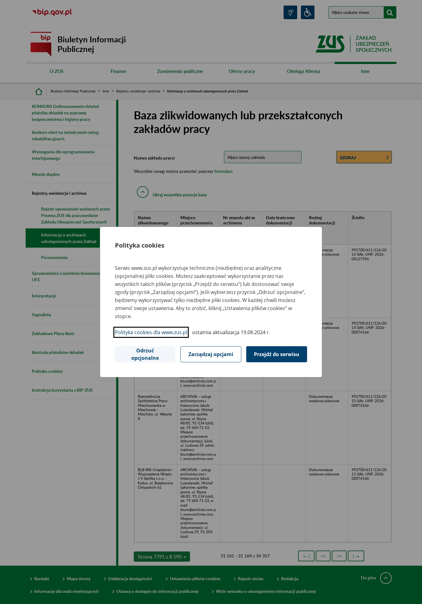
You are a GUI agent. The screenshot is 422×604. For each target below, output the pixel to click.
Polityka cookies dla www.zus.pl (151, 332)
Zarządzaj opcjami (210, 354)
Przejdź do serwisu (276, 354)
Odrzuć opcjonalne (145, 354)
